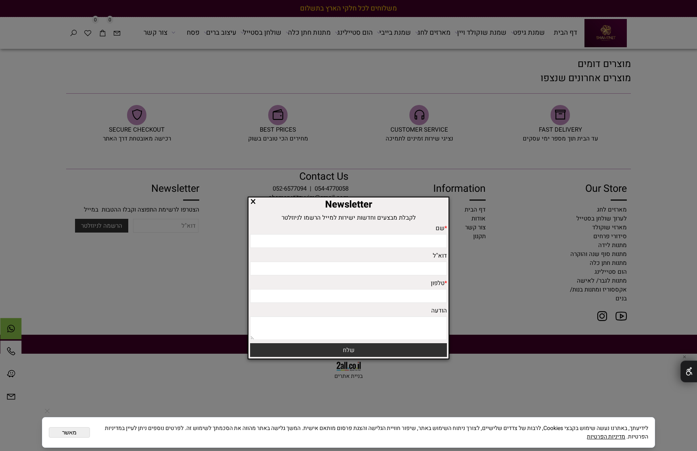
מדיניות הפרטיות (606, 436)
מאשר (69, 432)
